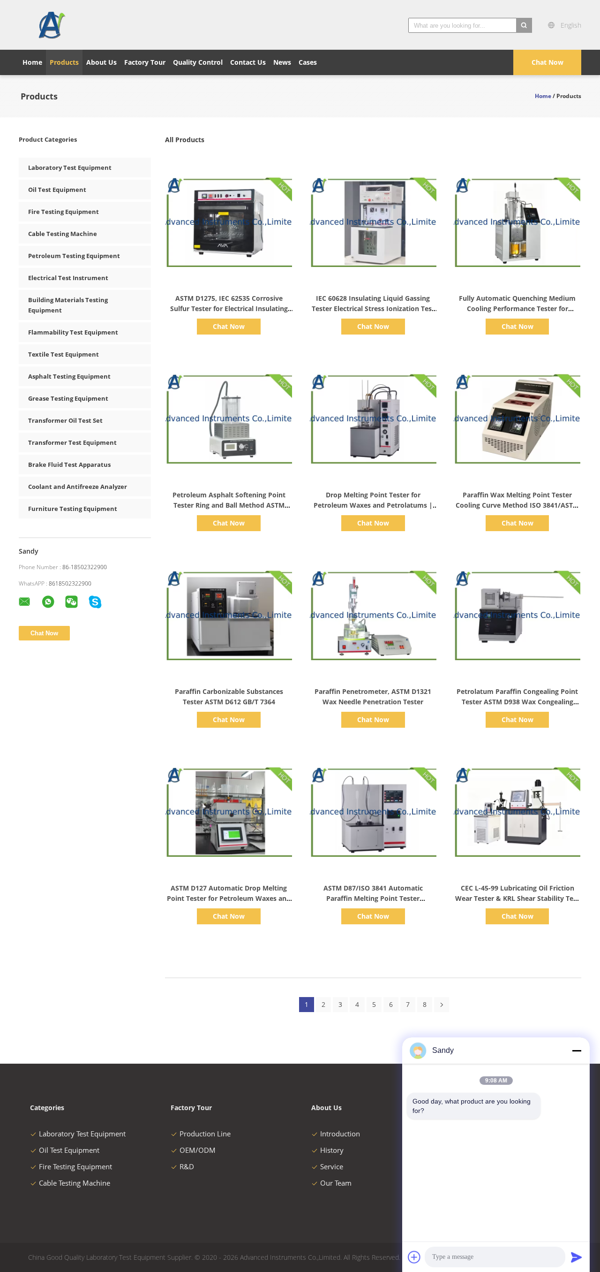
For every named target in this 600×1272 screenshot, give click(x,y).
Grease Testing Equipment (68, 398)
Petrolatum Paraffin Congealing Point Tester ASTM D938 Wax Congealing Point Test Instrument (517, 701)
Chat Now (547, 62)
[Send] (576, 1257)
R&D (187, 1166)
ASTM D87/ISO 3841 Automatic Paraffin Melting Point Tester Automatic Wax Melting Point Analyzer (373, 898)
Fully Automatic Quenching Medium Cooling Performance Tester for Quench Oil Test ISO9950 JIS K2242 (517, 308)
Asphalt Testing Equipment (69, 376)
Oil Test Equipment (57, 189)
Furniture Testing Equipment (72, 508)
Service (331, 1166)
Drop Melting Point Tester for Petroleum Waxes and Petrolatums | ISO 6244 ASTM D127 (373, 505)
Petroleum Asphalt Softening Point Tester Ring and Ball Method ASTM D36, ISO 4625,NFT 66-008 (228, 505)
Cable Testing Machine (62, 233)
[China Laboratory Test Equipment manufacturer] (51, 25)
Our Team (336, 1183)
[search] (524, 25)
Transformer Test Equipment (72, 442)
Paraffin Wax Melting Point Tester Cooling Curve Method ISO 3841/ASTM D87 (517, 505)
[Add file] (414, 1257)
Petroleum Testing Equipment (74, 255)
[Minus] (576, 1050)
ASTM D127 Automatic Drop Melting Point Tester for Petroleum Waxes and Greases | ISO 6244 (229, 898)
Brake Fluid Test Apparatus (69, 464)
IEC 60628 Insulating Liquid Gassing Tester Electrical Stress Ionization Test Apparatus (373, 308)
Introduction (340, 1133)
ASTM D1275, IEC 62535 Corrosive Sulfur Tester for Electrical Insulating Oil (229, 308)
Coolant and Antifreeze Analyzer (77, 486)
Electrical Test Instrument (68, 278)
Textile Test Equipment (63, 354)
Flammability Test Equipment (73, 332)
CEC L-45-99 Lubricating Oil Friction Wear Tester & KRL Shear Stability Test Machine (517, 898)
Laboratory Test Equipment (70, 167)
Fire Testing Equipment (63, 211)
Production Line (205, 1133)
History (332, 1150)
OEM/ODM (198, 1150)
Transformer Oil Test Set (65, 420)
